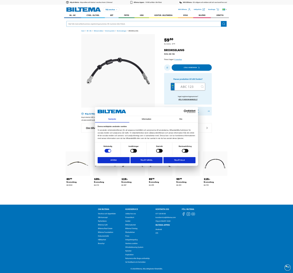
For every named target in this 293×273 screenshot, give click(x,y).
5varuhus (178, 59)
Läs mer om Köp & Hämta (89, 120)
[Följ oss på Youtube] (193, 215)
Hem (142, 15)
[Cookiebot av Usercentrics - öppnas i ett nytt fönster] (185, 111)
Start (83, 31)
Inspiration (129, 254)
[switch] (133, 151)
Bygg (185, 15)
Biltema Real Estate (105, 228)
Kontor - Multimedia (163, 15)
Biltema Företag (131, 228)
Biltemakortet (130, 225)
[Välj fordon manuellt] (208, 111)
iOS (157, 233)
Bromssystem (110, 31)
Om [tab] (180, 119)
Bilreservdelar (98, 31)
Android (159, 229)
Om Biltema (103, 209)
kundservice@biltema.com (166, 217)
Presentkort (129, 217)
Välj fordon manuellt (188, 99)
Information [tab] (146, 119)
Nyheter (128, 251)
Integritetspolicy (131, 239)
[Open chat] (287, 267)
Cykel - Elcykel (93, 15)
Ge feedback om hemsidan (135, 262)
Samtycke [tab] (112, 119)
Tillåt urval (146, 160)
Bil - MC (72, 15)
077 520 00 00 (161, 213)
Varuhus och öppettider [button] (107, 213)
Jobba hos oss (130, 213)
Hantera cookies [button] (131, 243)
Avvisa (113, 160)
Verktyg (220, 15)
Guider (127, 221)
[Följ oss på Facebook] (183, 214)
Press (127, 236)
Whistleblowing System (134, 247)
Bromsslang (71, 182)
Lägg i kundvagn (190, 67)
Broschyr (101, 243)
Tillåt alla (179, 160)
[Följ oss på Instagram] (188, 214)
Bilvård (202, 15)
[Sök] (224, 24)
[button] (224, 9)
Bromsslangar (121, 31)
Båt (111, 15)
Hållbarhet (102, 239)
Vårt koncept (103, 217)
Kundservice (131, 209)
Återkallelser (130, 232)
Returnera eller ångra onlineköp (137, 258)
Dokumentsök (103, 236)
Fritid (126, 15)
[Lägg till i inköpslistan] (167, 67)
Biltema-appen (163, 225)
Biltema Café (103, 225)
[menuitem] (72, 15)
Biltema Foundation (105, 232)
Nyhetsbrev (102, 221)
